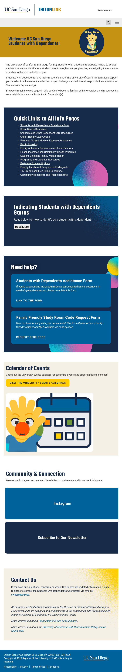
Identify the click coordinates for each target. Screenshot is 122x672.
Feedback (54, 666)
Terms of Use (38, 666)
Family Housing (28, 144)
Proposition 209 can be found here (57, 620)
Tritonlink (49, 12)
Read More (22, 226)
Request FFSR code (30, 337)
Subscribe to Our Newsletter (62, 537)
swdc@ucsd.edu (20, 594)
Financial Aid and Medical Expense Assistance (46, 140)
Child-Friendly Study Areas (35, 136)
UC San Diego (18, 12)
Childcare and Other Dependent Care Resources (46, 132)
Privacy (24, 666)
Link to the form (29, 300)
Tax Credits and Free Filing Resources (41, 171)
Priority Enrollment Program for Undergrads (44, 167)
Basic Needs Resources (33, 129)
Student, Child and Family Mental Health (42, 155)
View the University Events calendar (38, 382)
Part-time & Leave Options (35, 163)
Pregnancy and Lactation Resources (40, 159)
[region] (61, 42)
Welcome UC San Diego (34, 41)
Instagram (62, 503)
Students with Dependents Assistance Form (44, 125)
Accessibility (10, 666)
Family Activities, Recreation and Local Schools (46, 148)
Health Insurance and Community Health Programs (48, 151)
